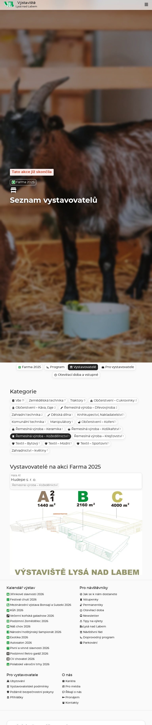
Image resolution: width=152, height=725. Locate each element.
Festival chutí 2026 (23, 599)
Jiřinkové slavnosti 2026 (27, 594)
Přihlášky (16, 697)
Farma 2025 (25, 182)
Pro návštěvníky (94, 588)
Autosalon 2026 (21, 642)
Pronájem (73, 697)
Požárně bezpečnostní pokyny (32, 692)
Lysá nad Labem (94, 626)
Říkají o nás (74, 692)
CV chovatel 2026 (22, 658)
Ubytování (17, 681)
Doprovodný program (98, 637)
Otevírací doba (93, 610)
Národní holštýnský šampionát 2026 (35, 632)
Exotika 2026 (19, 637)
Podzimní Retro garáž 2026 (29, 653)
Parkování (90, 642)
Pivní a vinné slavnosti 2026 (29, 648)
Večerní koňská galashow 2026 (32, 615)
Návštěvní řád (93, 632)
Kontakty (72, 702)
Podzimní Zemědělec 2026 (29, 621)
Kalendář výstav (21, 588)
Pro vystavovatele (22, 675)
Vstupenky (90, 599)
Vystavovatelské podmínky (29, 686)
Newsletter (91, 615)
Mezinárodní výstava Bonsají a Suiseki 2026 (40, 604)
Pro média (73, 686)
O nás (67, 675)
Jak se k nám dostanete (100, 594)
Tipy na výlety (93, 621)
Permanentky (93, 604)
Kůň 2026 (16, 610)
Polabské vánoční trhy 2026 (29, 664)
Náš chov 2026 (20, 626)
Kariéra (70, 681)
